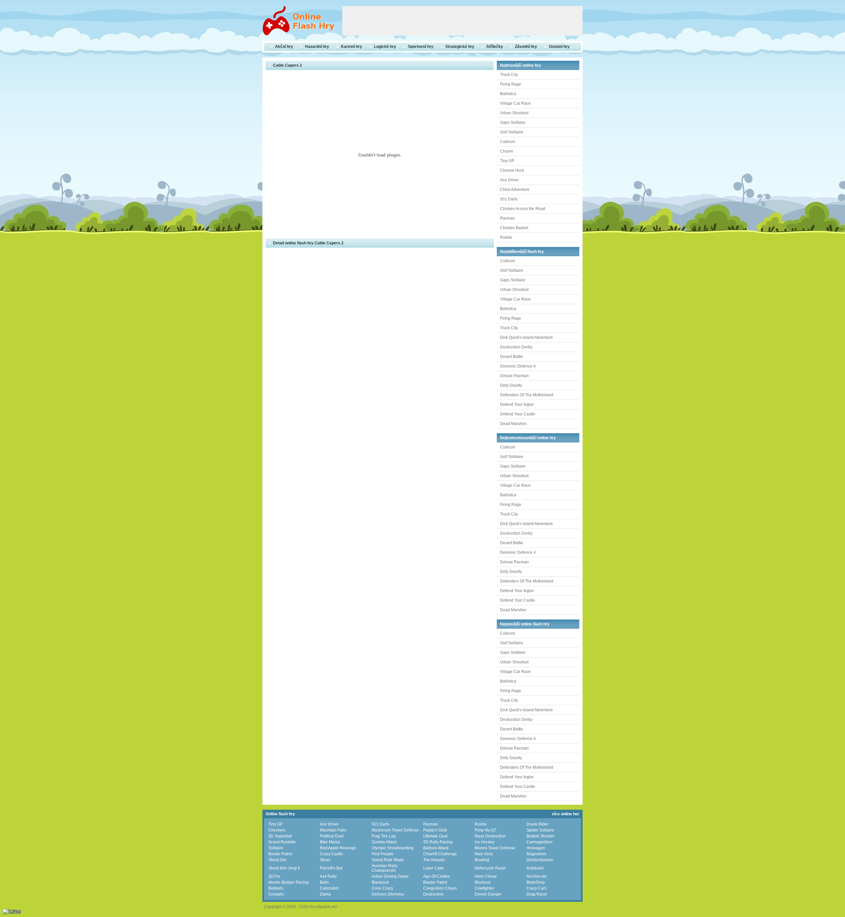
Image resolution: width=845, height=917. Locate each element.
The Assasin (434, 860)
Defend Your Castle (517, 414)
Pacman (507, 218)
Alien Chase (486, 876)
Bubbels (275, 888)
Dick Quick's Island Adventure (526, 337)
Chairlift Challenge (440, 854)
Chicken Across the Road (522, 208)
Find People (382, 854)
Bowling (482, 860)
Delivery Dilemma (388, 894)
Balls (324, 882)
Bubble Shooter (540, 836)
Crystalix (276, 894)
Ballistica (508, 93)
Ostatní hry (559, 46)
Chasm (506, 151)
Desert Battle (511, 356)
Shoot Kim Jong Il (284, 868)
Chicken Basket (514, 228)
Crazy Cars (536, 888)
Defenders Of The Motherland (526, 395)
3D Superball (280, 836)
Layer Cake (433, 868)
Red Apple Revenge (338, 848)
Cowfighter (484, 888)
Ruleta (506, 237)
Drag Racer (536, 894)
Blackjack (380, 882)
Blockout (482, 882)
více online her (565, 814)
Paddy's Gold (435, 830)
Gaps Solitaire (512, 122)
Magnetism (536, 854)
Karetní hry (351, 46)
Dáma (325, 894)
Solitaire (275, 848)
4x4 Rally (328, 876)
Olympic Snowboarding (393, 848)
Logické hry (385, 46)
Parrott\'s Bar (331, 868)
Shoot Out (277, 860)
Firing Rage (510, 84)
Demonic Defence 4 (518, 366)
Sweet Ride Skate (388, 860)
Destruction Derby (516, 347)
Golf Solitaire (511, 132)
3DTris (274, 876)
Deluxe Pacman (514, 375)
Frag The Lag (384, 836)
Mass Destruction (490, 836)
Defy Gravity (511, 385)
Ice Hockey (484, 842)
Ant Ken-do (536, 876)
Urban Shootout (514, 113)
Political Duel (332, 836)
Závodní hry (526, 46)
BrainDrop (535, 882)
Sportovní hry (420, 46)
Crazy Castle (331, 854)
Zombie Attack (384, 842)
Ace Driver (509, 180)
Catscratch (329, 888)
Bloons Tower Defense (495, 848)
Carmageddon (539, 842)
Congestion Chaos (440, 888)
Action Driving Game (390, 876)
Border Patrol (280, 854)
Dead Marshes (513, 423)
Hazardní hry (317, 46)
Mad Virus (484, 854)
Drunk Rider (537, 824)
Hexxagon (535, 848)
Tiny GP (507, 161)
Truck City (509, 74)
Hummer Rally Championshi (384, 868)
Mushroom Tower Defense (395, 830)
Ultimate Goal (435, 836)
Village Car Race (515, 103)
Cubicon (507, 141)
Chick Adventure (514, 189)
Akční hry (284, 46)
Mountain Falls (333, 830)
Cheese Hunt (512, 170)
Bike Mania (330, 842)
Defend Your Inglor (517, 404)
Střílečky (494, 46)
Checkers (277, 830)
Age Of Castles (436, 876)
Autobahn (535, 868)
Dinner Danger (488, 894)
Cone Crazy (382, 888)
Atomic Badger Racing (288, 882)
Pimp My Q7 (485, 830)
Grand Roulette (282, 842)
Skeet (325, 860)
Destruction (433, 894)
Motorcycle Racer (490, 868)
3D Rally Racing (438, 842)
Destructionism (539, 860)
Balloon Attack (436, 848)
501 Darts (509, 199)
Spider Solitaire (540, 830)
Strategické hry (459, 46)
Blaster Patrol (435, 882)
